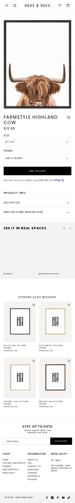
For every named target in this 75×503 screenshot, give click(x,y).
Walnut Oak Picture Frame (51, 402)
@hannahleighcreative (48, 274)
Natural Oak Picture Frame (16, 402)
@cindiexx (8, 274)
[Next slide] (70, 228)
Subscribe (61, 441)
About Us (33, 459)
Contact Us (34, 466)
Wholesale (9, 473)
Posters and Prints (14, 463)
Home (6, 459)
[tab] (31, 103)
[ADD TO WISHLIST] (68, 117)
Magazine (33, 469)
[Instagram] (51, 497)
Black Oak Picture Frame (15, 346)
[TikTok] (67, 497)
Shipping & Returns (34, 478)
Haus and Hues (24, 497)
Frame (8, 150)
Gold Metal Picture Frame (51, 346)
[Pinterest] (56, 497)
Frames (7, 466)
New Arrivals (11, 469)
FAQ (30, 463)
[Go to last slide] (64, 228)
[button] (6, 5)
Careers (32, 473)
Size (6, 135)
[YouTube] (62, 497)
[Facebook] (45, 497)
